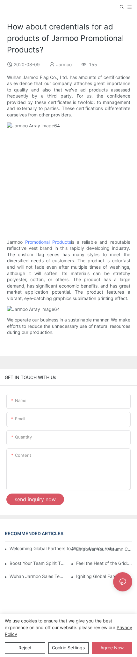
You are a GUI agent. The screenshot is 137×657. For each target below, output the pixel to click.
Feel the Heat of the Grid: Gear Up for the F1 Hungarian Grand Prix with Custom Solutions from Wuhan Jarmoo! (104, 563)
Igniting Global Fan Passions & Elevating (104, 576)
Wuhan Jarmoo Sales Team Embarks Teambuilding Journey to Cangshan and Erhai (38, 576)
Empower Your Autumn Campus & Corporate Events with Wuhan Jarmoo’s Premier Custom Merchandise (104, 549)
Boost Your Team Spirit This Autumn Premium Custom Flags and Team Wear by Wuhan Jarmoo (38, 563)
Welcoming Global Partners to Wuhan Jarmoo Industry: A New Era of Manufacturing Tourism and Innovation (64, 548)
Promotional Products (48, 242)
